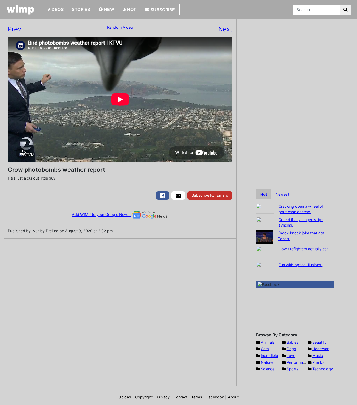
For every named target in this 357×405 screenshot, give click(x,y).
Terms (196, 397)
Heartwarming (324, 349)
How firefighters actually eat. (304, 249)
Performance (298, 362)
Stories (81, 9)
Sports (292, 369)
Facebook (215, 397)
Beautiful (319, 342)
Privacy (163, 397)
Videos (55, 9)
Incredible (269, 355)
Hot (131, 9)
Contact (180, 397)
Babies (292, 342)
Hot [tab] (263, 194)
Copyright (144, 397)
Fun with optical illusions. (300, 265)
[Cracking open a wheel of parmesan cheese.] (265, 208)
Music (317, 355)
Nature (267, 362)
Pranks (318, 362)
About (233, 397)
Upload (124, 397)
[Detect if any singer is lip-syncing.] (265, 221)
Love (291, 355)
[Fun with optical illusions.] (265, 266)
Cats (265, 349)
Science (267, 369)
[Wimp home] (20, 9)
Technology (322, 369)
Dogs (291, 349)
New (108, 9)
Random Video (120, 27)
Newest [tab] (282, 194)
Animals (268, 342)
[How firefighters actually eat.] (265, 252)
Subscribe (162, 9)
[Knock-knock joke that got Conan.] (264, 236)
